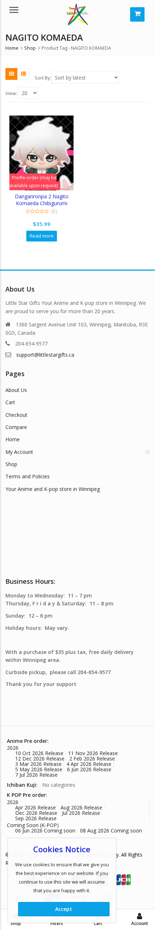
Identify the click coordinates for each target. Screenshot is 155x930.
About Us (16, 390)
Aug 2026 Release (81, 807)
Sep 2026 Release (36, 818)
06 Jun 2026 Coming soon (45, 830)
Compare (16, 427)
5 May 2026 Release (38, 769)
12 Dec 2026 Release (40, 758)
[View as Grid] (11, 74)
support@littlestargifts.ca (45, 354)
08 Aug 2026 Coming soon (111, 830)
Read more (42, 235)
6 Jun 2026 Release (89, 769)
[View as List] (23, 74)
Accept (63, 909)
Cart (10, 402)
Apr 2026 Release (35, 807)
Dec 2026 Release (36, 812)
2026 (12, 747)
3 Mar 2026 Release (38, 763)
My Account (19, 451)
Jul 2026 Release (81, 812)
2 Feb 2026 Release (92, 758)
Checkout (16, 414)
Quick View (45, 196)
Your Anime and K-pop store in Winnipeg (52, 489)
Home (12, 439)
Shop (11, 464)
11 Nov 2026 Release (93, 753)
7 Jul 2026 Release (36, 774)
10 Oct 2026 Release (39, 753)
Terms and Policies (27, 476)
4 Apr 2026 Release (88, 763)
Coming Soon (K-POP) (33, 825)
